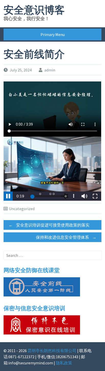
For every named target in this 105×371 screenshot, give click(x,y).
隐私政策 (64, 362)
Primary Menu (53, 34)
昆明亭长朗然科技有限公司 (52, 350)
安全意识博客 (34, 10)
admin (49, 70)
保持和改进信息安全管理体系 (66, 237)
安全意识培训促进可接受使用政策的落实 (49, 225)
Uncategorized (22, 208)
